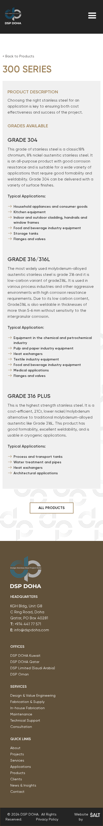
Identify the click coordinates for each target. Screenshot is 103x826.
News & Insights (23, 785)
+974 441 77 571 (27, 624)
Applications (20, 767)
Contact (17, 792)
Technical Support (25, 720)
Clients (16, 779)
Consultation (21, 727)
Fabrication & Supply (27, 702)
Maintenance (21, 714)
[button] (92, 15)
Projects (17, 754)
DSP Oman (19, 674)
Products (17, 773)
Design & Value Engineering (33, 695)
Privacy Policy (47, 819)
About (15, 748)
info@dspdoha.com (31, 630)
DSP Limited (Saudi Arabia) (32, 668)
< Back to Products (18, 56)
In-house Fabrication (27, 708)
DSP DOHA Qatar (24, 662)
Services (17, 760)
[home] (13, 15)
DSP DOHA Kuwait (26, 656)
